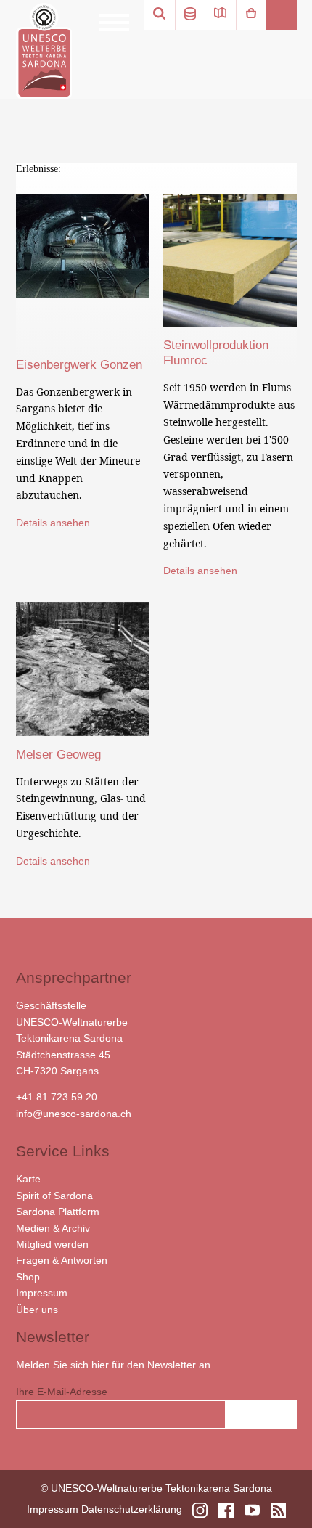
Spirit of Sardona (54, 1195)
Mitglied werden (52, 1244)
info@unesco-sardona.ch (73, 1113)
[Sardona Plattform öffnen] (190, 15)
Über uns (37, 1309)
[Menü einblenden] (114, 23)
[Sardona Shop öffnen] (251, 15)
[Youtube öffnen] (252, 1510)
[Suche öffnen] (159, 15)
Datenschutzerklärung (131, 1509)
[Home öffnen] (44, 51)
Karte (28, 1179)
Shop (28, 1277)
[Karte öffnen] (220, 15)
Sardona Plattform (57, 1211)
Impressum (41, 1293)
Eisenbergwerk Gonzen (79, 365)
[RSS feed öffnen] (278, 1510)
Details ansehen (53, 522)
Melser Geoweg (58, 754)
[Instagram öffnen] (200, 1510)
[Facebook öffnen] (226, 1510)
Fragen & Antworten (61, 1260)
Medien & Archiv (53, 1228)
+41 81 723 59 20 (56, 1097)
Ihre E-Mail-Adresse (61, 1391)
